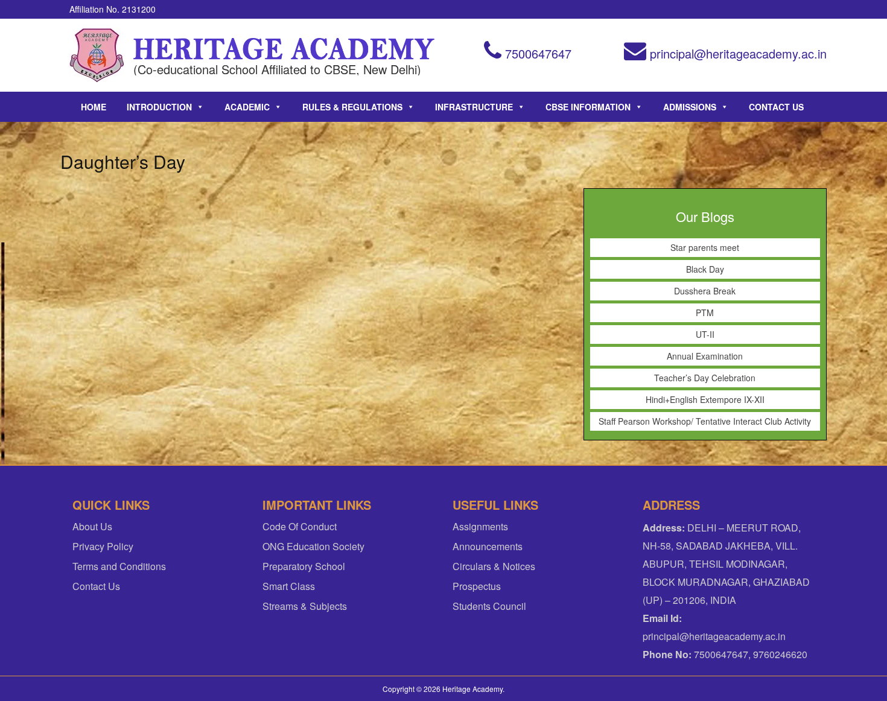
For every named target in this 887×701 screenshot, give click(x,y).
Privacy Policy (102, 546)
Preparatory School (303, 566)
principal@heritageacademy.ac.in (736, 53)
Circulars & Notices (494, 566)
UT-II (705, 334)
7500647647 (536, 53)
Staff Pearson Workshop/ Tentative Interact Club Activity (705, 421)
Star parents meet (704, 247)
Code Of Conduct (299, 526)
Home (93, 107)
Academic (247, 107)
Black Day (705, 269)
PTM (705, 312)
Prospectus (477, 586)
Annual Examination (705, 356)
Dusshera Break (705, 291)
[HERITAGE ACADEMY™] (96, 55)
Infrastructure (474, 107)
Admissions (689, 107)
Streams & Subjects (304, 606)
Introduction (159, 107)
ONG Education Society (313, 546)
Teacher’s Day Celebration (704, 378)
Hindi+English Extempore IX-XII (705, 399)
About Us (92, 526)
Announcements (488, 546)
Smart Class (288, 586)
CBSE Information (588, 107)
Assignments (480, 526)
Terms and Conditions (119, 566)
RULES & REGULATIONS (352, 107)
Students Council (489, 606)
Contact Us (776, 107)
